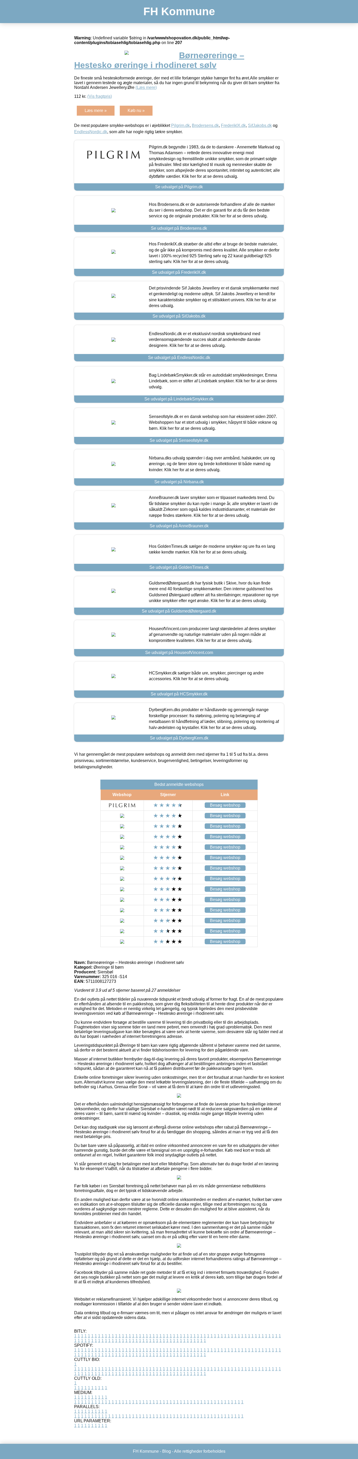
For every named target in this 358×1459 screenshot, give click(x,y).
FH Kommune (179, 11)
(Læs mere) (146, 87)
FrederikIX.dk (233, 125)
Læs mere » (96, 110)
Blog (166, 1451)
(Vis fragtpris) (99, 96)
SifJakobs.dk (260, 125)
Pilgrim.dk (180, 125)
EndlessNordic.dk (90, 132)
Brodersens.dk (205, 125)
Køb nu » (136, 110)
